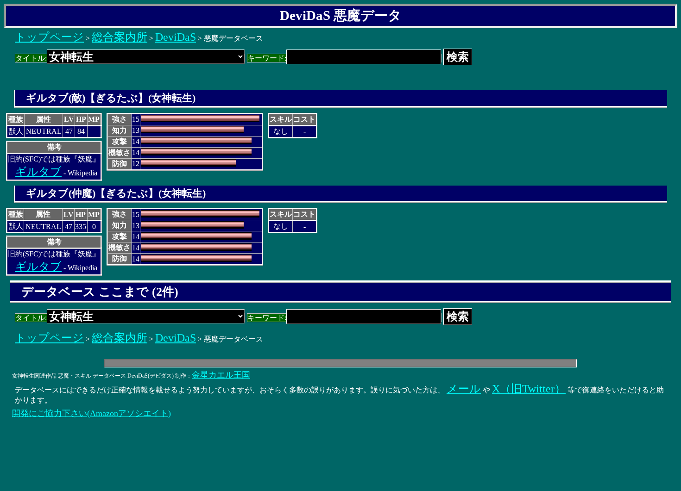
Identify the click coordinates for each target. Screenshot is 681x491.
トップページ (49, 37)
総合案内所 (119, 37)
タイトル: (31, 58)
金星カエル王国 (221, 374)
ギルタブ (38, 172)
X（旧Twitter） (529, 389)
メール (464, 389)
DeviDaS (175, 37)
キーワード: (266, 58)
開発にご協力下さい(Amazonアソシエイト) (91, 413)
